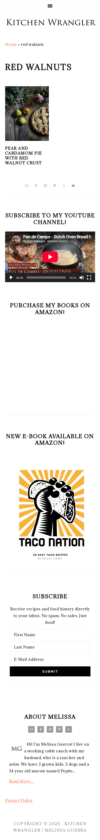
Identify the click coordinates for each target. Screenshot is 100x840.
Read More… (21, 781)
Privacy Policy (19, 800)
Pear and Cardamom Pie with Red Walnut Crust (23, 155)
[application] (50, 256)
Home (11, 44)
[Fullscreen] (89, 277)
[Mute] (81, 277)
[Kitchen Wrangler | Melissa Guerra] (50, 30)
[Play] (11, 277)
